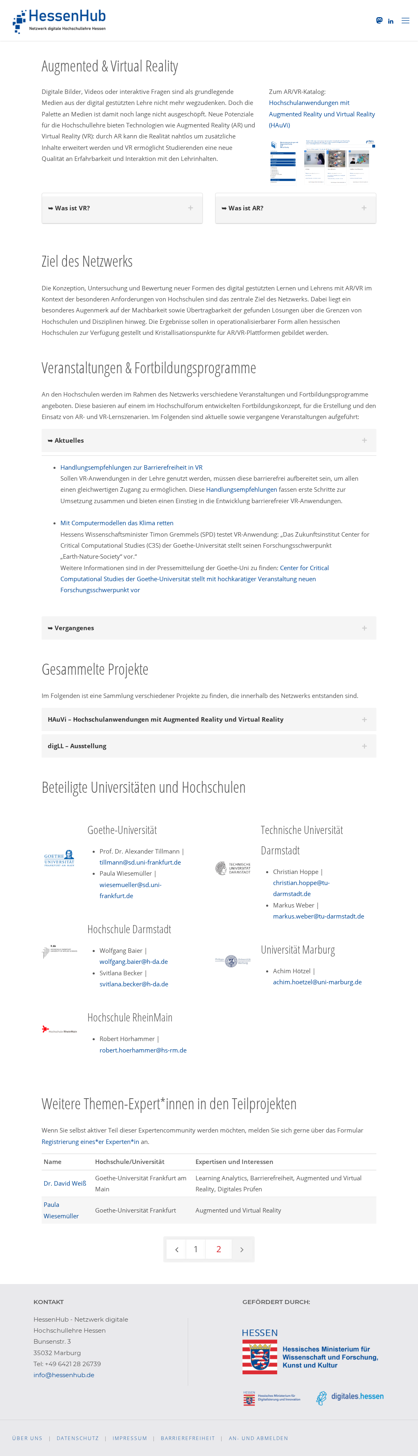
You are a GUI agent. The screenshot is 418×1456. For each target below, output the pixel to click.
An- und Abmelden (259, 1438)
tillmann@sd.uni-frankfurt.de (140, 862)
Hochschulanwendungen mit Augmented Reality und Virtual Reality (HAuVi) (322, 113)
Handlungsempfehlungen (241, 489)
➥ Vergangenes (71, 628)
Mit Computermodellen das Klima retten (116, 523)
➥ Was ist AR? (242, 208)
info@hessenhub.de (63, 1375)
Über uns (27, 1438)
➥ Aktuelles (66, 440)
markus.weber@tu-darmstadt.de (318, 916)
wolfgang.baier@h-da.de (134, 961)
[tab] (122, 209)
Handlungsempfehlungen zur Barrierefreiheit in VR (131, 467)
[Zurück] (176, 1249)
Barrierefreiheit (188, 1438)
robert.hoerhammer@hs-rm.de (143, 1050)
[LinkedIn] (390, 21)
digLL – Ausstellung (77, 746)
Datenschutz (78, 1438)
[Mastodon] (379, 20)
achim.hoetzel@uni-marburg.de (317, 982)
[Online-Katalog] (322, 161)
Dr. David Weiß (65, 1183)
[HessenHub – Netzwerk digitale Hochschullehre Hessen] (59, 20)
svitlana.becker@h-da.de (134, 984)
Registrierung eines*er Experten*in (90, 1141)
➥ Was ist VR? (69, 208)
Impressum (130, 1438)
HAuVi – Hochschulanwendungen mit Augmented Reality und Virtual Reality (166, 719)
